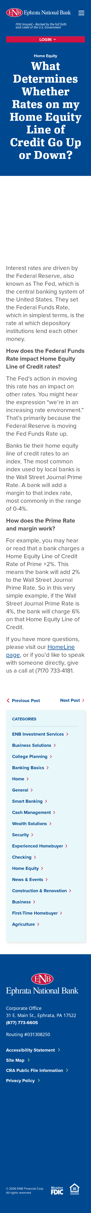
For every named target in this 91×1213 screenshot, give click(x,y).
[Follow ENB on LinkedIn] (49, 1106)
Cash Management (31, 812)
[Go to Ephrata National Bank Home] (42, 984)
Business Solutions (31, 745)
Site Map (15, 1060)
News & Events (27, 879)
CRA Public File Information (34, 1070)
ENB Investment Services (38, 734)
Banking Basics (28, 767)
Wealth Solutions (29, 823)
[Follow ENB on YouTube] (49, 1131)
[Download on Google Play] (46, 1163)
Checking (22, 857)
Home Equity (45, 56)
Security (20, 834)
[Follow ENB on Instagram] (19, 1131)
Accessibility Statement (30, 1050)
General (20, 790)
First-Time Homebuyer (35, 913)
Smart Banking (27, 801)
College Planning (30, 756)
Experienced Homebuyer (37, 846)
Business (21, 902)
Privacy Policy (20, 1080)
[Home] (38, 12)
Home (18, 779)
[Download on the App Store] (19, 1163)
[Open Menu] (81, 12)
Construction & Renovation (39, 890)
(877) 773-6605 (22, 1022)
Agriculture (23, 924)
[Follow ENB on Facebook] (19, 1106)
